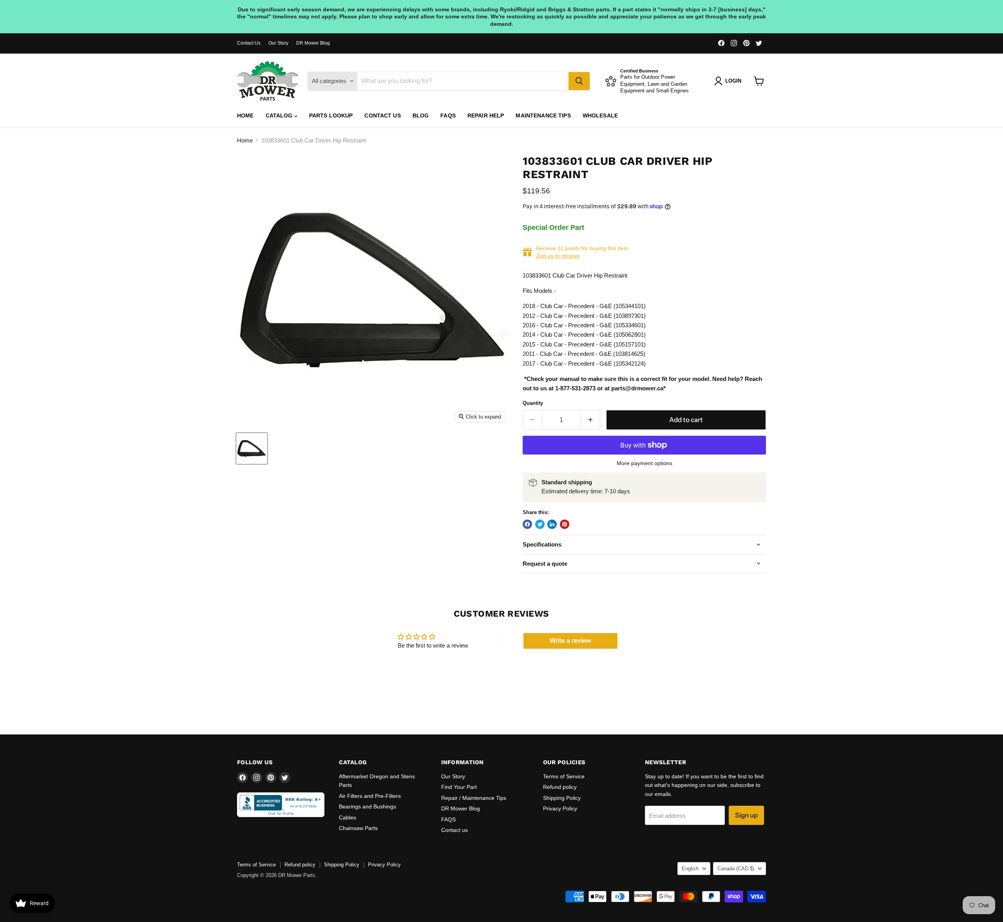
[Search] (579, 81)
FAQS (448, 115)
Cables (347, 817)
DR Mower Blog (313, 43)
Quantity (533, 403)
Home (245, 115)
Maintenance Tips (543, 115)
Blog (421, 115)
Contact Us (249, 43)
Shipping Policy (562, 798)
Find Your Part (459, 787)
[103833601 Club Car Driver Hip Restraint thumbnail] (251, 448)
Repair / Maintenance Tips (473, 798)
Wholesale (600, 115)
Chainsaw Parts (358, 828)
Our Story (278, 43)
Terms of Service (564, 776)
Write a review (570, 640)
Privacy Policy (560, 808)
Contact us (382, 115)
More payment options (644, 463)
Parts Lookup (331, 115)
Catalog (280, 115)
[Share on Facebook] (527, 524)
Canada (735, 868)
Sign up (746, 815)
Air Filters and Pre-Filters (370, 796)
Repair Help (485, 115)
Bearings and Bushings (367, 806)
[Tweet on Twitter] (540, 524)
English (690, 868)
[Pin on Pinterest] (564, 524)
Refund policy (560, 787)
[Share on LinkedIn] (552, 524)
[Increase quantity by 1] (590, 420)
